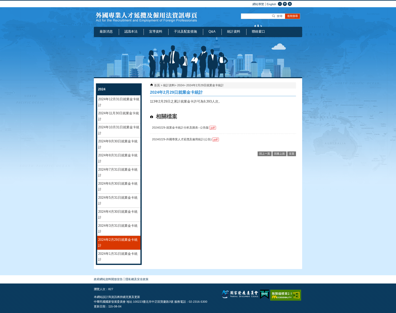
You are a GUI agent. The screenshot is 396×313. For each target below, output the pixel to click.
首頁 (157, 85)
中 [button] (285, 4)
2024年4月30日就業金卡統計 (118, 214)
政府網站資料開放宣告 (108, 279)
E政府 (264, 294)
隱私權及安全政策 (136, 279)
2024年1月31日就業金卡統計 (118, 256)
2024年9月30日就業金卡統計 (118, 144)
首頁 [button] (291, 153)
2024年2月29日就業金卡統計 (118, 242)
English (271, 4)
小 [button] (280, 4)
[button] (277, 16)
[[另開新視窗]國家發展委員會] (240, 297)
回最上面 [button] (279, 153)
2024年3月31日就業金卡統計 (118, 228)
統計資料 (169, 85)
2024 (180, 85)
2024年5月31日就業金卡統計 (118, 200)
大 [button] (290, 4)
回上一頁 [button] (264, 153)
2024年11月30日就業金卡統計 (118, 116)
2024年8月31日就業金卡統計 (118, 158)
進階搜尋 (292, 16)
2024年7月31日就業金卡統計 (118, 172)
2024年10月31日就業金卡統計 (118, 130)
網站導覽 (258, 4)
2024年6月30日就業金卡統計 (118, 186)
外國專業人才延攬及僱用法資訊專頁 (146, 17)
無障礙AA (285, 295)
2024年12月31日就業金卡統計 (118, 102)
